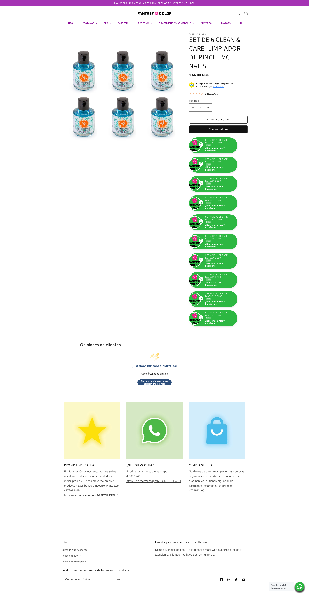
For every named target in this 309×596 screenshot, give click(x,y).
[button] (65, 13)
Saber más (218, 86)
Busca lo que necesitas (75, 569)
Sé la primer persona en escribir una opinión (154, 402)
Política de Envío (71, 575)
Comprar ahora (218, 129)
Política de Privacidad (74, 581)
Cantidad (194, 101)
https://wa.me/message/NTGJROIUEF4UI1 (91, 514)
